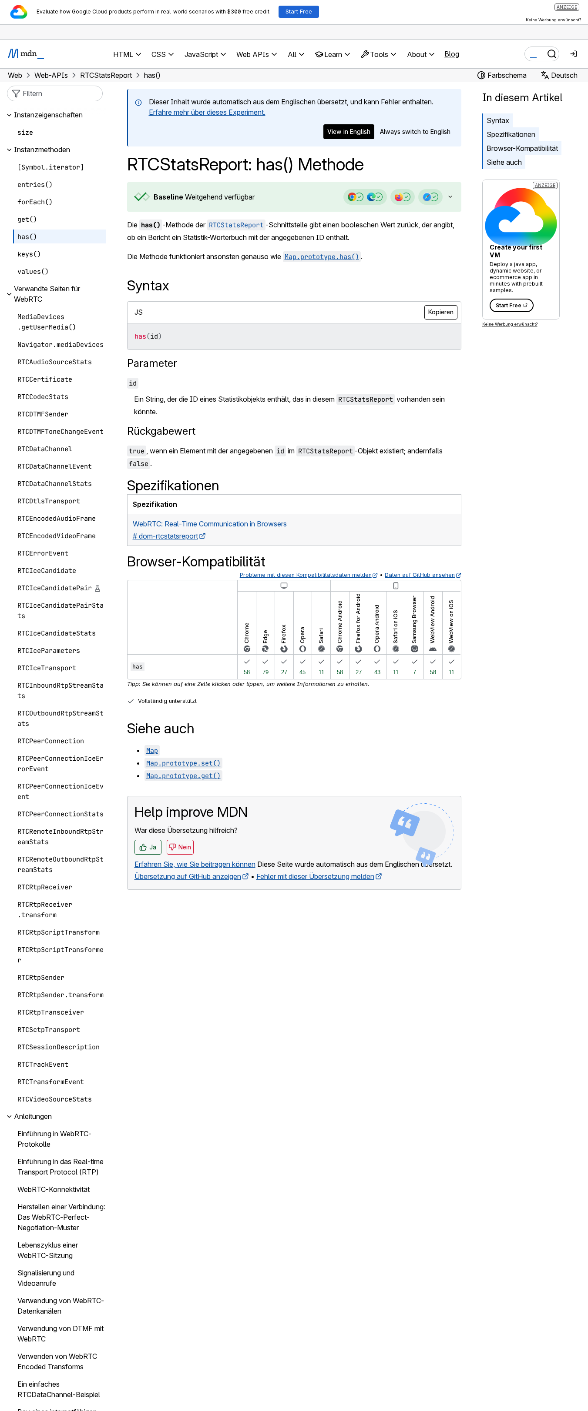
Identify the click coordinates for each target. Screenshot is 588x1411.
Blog (451, 54)
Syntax (498, 120)
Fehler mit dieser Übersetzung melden (315, 876)
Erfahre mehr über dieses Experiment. (207, 112)
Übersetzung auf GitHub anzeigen (187, 876)
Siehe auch (504, 162)
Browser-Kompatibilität (522, 148)
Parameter (152, 363)
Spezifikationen (511, 134)
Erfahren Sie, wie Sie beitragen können (194, 864)
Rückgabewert (161, 431)
